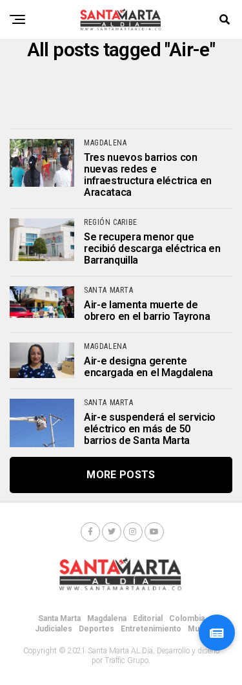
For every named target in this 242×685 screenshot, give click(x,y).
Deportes (96, 628)
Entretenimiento (151, 628)
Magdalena (106, 618)
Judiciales (53, 628)
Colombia (187, 618)
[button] (217, 633)
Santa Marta (59, 618)
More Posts (120, 475)
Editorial (148, 618)
